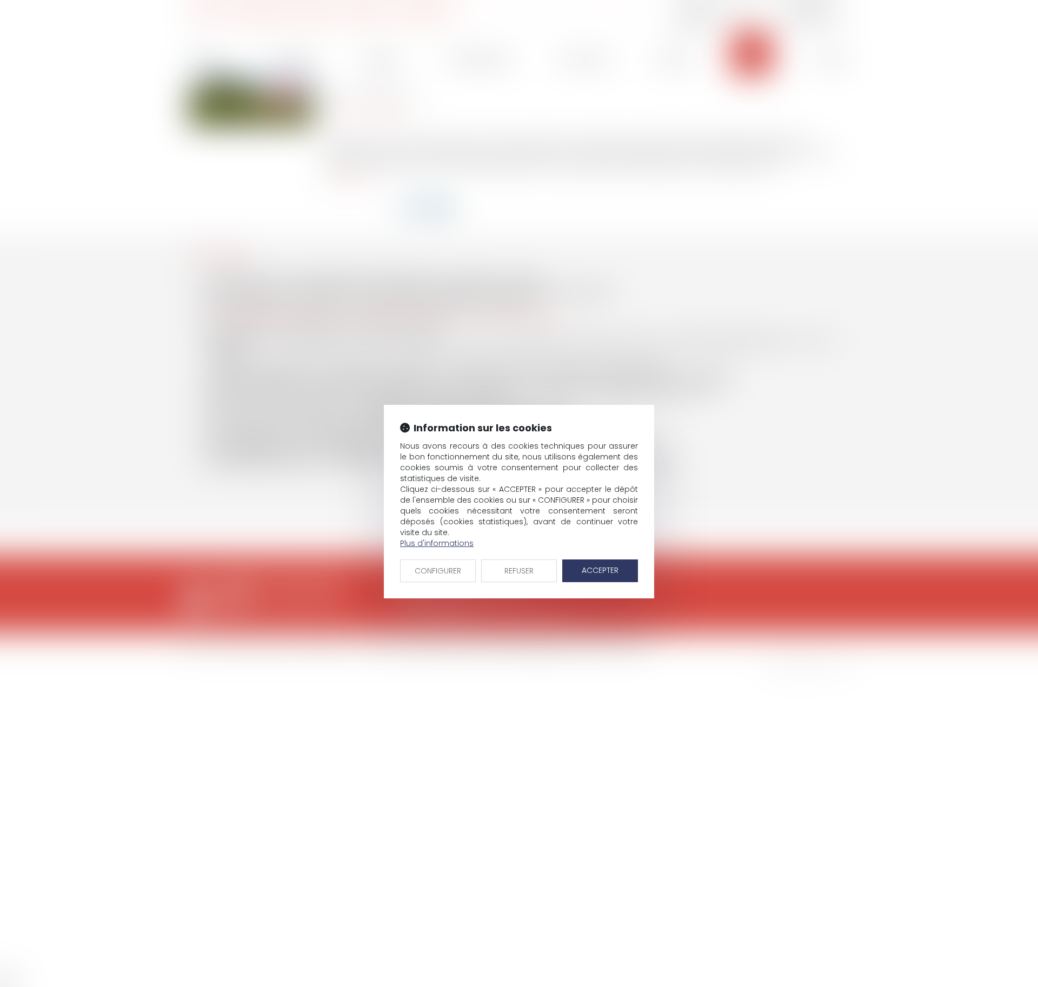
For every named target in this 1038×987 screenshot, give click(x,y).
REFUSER (519, 570)
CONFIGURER (438, 570)
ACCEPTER (600, 570)
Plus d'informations (437, 543)
